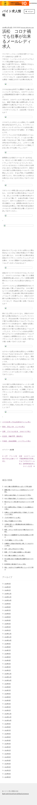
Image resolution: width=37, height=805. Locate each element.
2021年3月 (7, 764)
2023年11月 (7, 677)
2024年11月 (7, 637)
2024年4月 (7, 660)
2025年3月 (7, 624)
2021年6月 (7, 754)
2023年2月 (7, 707)
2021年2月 (7, 767)
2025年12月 (7, 594)
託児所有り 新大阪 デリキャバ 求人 (15, 564)
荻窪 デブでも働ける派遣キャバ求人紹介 (17, 552)
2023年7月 (7, 690)
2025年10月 (7, 600)
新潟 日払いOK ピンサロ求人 (13, 427)
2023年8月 (7, 687)
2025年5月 (7, 617)
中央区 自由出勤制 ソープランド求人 (16, 441)
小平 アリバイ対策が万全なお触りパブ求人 (10, 459)
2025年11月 (7, 597)
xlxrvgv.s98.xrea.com (27, 27)
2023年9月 (7, 684)
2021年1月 (7, 770)
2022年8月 (7, 727)
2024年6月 (7, 654)
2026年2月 (7, 587)
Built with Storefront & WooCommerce (15, 794)
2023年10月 (7, 680)
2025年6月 (7, 614)
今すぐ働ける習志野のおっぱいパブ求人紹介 (18, 486)
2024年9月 (7, 644)
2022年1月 (7, 750)
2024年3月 (7, 664)
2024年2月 (7, 667)
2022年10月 (7, 720)
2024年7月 (7, 650)
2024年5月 (7, 657)
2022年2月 (7, 747)
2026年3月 (7, 584)
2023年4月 (7, 700)
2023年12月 (7, 674)
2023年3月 (7, 704)
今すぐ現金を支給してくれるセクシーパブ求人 (18, 498)
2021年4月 (7, 760)
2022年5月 (7, 737)
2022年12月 (7, 714)
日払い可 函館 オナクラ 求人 (13, 521)
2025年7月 (7, 610)
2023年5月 (7, 697)
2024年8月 (7, 647)
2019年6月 (7, 774)
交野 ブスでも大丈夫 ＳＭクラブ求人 (16, 431)
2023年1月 (7, 710)
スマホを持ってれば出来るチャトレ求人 (16, 422)
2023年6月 (7, 694)
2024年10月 (7, 640)
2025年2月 (7, 627)
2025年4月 (7, 620)
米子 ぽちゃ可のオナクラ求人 (14, 549)
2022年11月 (7, 717)
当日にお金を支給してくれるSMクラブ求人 (17, 495)
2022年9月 (7, 724)
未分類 (12, 450)
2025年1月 (7, 630)
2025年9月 (7, 604)
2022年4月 (7, 740)
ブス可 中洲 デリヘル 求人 (12, 518)
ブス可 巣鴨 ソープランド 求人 (13, 540)
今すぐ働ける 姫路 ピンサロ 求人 (14, 555)
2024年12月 (7, 634)
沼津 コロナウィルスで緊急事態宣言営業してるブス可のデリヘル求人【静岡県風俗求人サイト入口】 (27, 461)
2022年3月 (7, 744)
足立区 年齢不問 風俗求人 (12, 436)
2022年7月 (7, 730)
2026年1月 (7, 590)
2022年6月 (7, 734)
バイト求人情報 (11, 13)
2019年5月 (7, 777)
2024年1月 (7, 670)
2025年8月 (7, 607)
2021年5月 (7, 757)
